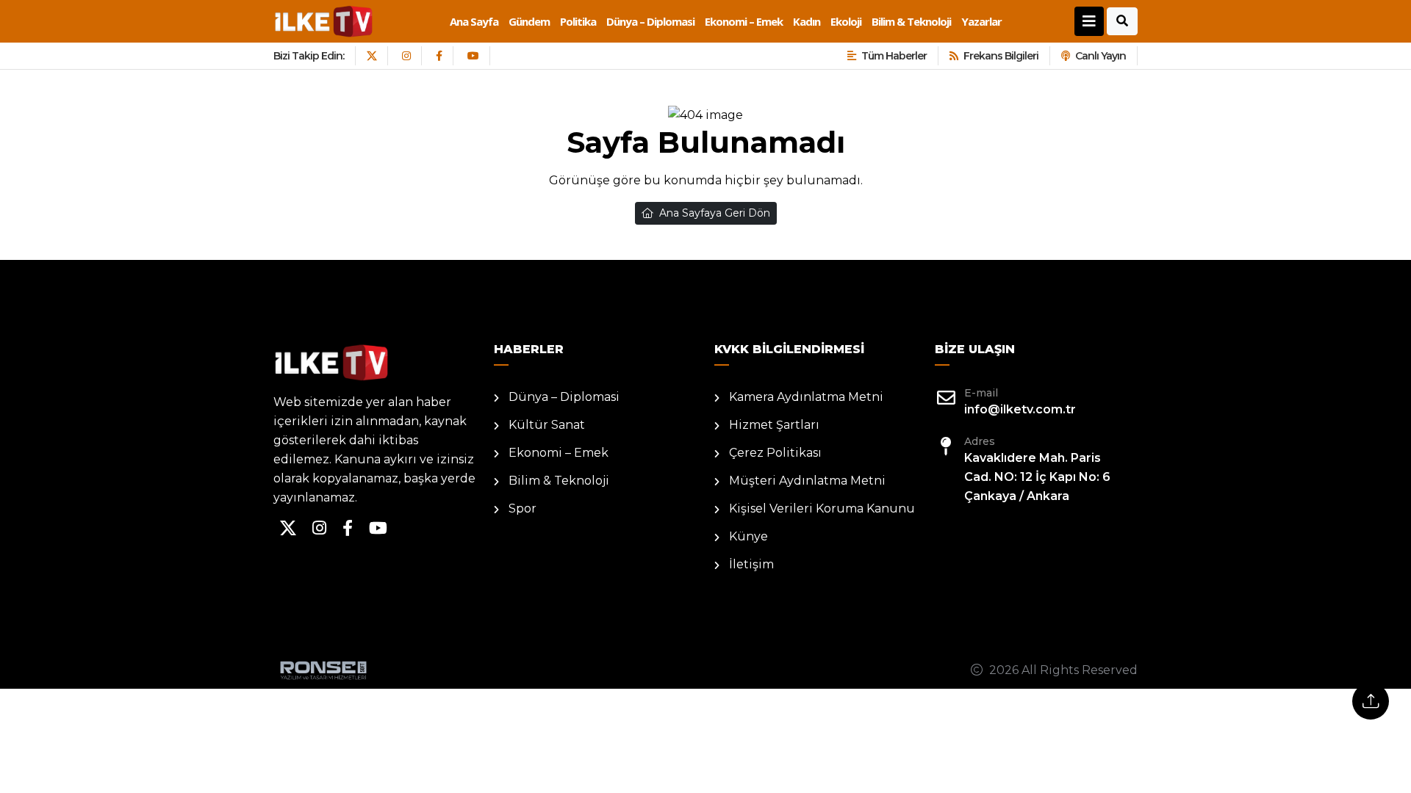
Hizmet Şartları (774, 425)
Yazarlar (981, 21)
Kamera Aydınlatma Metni (806, 397)
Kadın (806, 21)
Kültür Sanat (547, 425)
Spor (522, 508)
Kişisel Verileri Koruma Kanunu (822, 508)
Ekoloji (845, 21)
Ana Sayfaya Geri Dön (714, 213)
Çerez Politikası (775, 453)
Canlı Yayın (1100, 55)
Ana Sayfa (474, 21)
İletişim (751, 564)
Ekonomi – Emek (744, 21)
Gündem (529, 21)
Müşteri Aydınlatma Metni (807, 481)
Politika (578, 21)
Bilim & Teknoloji (911, 21)
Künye (748, 536)
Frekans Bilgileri (1000, 55)
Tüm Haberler (894, 55)
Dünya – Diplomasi (650, 21)
